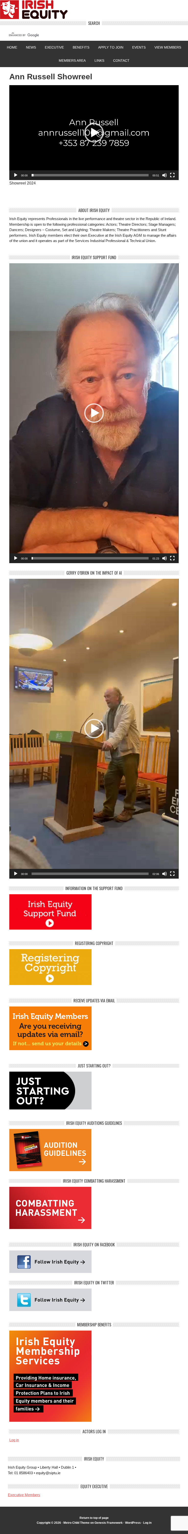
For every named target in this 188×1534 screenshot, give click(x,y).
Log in (14, 1440)
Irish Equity (94, 10)
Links (99, 60)
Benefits (81, 47)
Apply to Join (108, 47)
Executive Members (24, 1495)
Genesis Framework (108, 1522)
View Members (167, 47)
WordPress (133, 1522)
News (31, 47)
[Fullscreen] (172, 175)
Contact (121, 60)
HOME (12, 47)
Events (139, 47)
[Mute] (164, 175)
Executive (54, 47)
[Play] (15, 175)
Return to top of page (94, 1518)
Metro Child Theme (76, 1522)
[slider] (90, 175)
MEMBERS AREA (72, 60)
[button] (94, 132)
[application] (93, 132)
